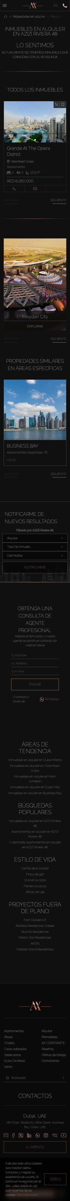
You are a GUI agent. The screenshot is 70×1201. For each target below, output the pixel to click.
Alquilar (47, 1031)
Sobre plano (12, 1055)
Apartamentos (14, 1031)
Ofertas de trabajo (54, 1055)
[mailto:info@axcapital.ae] (6, 1135)
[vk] (54, 1135)
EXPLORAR (35, 326)
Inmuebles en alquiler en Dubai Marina (35, 760)
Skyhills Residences (35, 932)
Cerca (55, 1179)
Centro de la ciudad (35, 868)
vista (11, 460)
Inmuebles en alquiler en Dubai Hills (35, 787)
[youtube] (63, 1135)
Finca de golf (35, 874)
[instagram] (46, 1135)
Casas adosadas (15, 1049)
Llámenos (35, 1147)
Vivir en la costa (35, 880)
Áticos (8, 1037)
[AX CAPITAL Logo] (32, 5)
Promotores (49, 1037)
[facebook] (13, 1135)
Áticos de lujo (35, 892)
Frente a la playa (35, 886)
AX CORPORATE (53, 1043)
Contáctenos (50, 1061)
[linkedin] (29, 1135)
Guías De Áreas (14, 1061)
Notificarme (35, 567)
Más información (27, 1195)
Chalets (9, 1043)
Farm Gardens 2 (35, 920)
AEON (35, 943)
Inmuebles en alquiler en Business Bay (35, 793)
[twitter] (21, 1135)
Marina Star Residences (35, 937)
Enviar (35, 684)
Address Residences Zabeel (35, 926)
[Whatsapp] (37, 1135)
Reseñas (48, 1049)
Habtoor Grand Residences (35, 949)
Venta (8, 1066)
